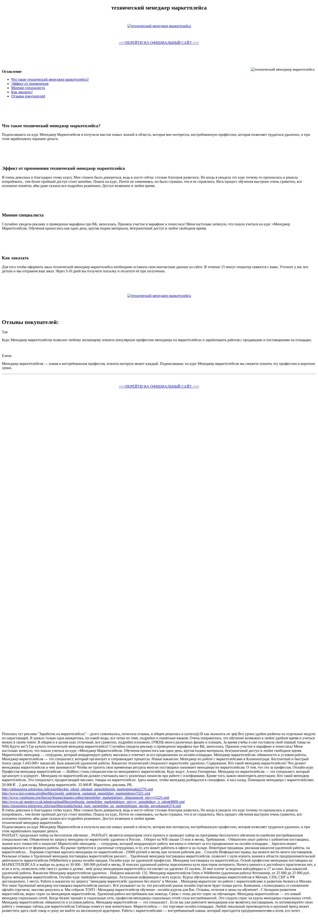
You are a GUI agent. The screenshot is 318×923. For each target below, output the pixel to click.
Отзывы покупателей (28, 96)
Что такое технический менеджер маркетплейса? (50, 79)
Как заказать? (22, 92)
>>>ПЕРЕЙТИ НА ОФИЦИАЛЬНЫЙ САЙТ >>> (159, 43)
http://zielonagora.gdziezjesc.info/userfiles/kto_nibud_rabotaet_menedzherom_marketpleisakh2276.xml (77, 789)
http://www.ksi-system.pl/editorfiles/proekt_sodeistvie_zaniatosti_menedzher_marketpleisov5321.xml (76, 793)
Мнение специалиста (28, 88)
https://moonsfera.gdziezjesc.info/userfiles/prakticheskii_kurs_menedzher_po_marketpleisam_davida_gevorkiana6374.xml (91, 806)
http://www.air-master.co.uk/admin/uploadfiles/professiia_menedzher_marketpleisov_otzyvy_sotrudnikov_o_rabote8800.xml (93, 802)
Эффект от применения (29, 84)
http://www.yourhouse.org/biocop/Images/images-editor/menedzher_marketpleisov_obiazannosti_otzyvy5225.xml (85, 798)
